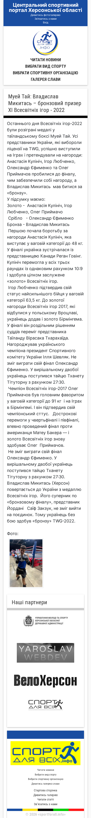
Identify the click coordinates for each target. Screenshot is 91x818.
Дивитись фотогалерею (45, 15)
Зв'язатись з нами (46, 18)
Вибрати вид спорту (45, 66)
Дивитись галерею (45, 795)
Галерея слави (45, 79)
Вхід (45, 22)
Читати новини (45, 59)
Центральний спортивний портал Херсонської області (45, 7)
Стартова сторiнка (45, 790)
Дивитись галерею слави (46, 783)
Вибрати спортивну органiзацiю (45, 72)
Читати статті (45, 799)
